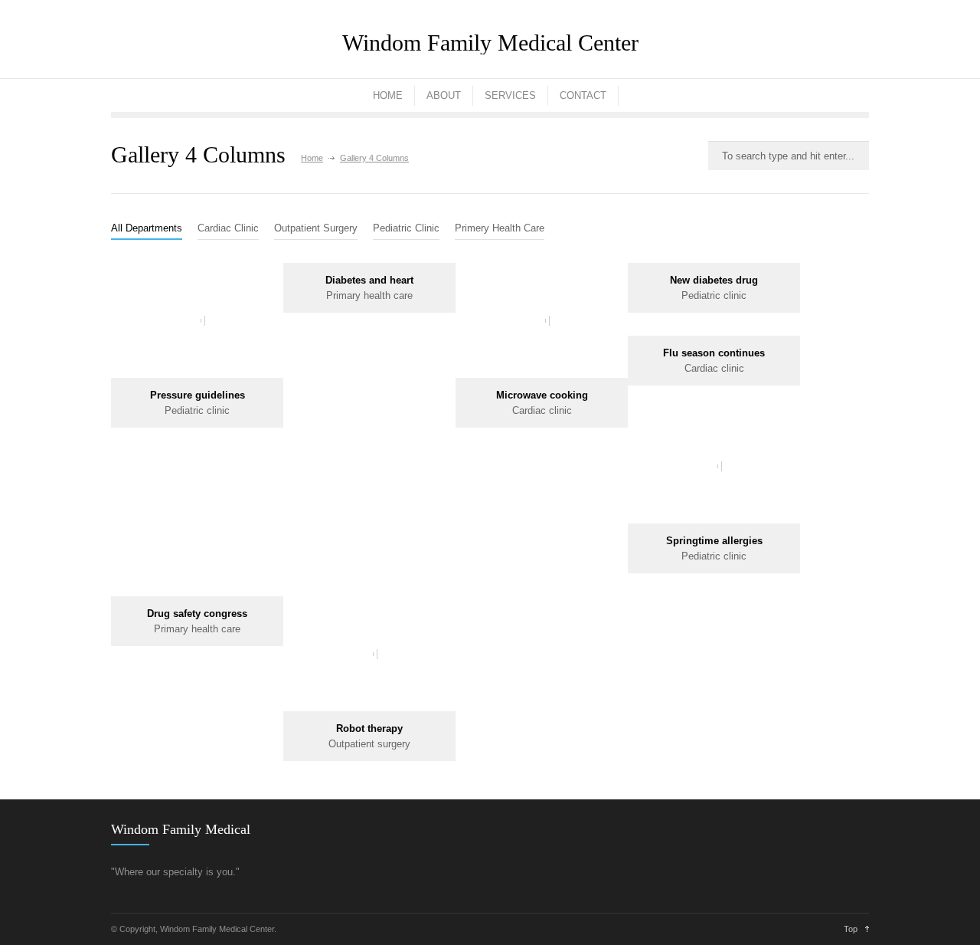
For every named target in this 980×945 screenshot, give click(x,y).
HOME (388, 95)
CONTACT (583, 95)
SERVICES (510, 95)
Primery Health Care (499, 228)
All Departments (146, 228)
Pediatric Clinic (406, 228)
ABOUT (443, 95)
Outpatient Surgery (316, 228)
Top (851, 929)
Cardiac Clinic (228, 228)
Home (312, 157)
